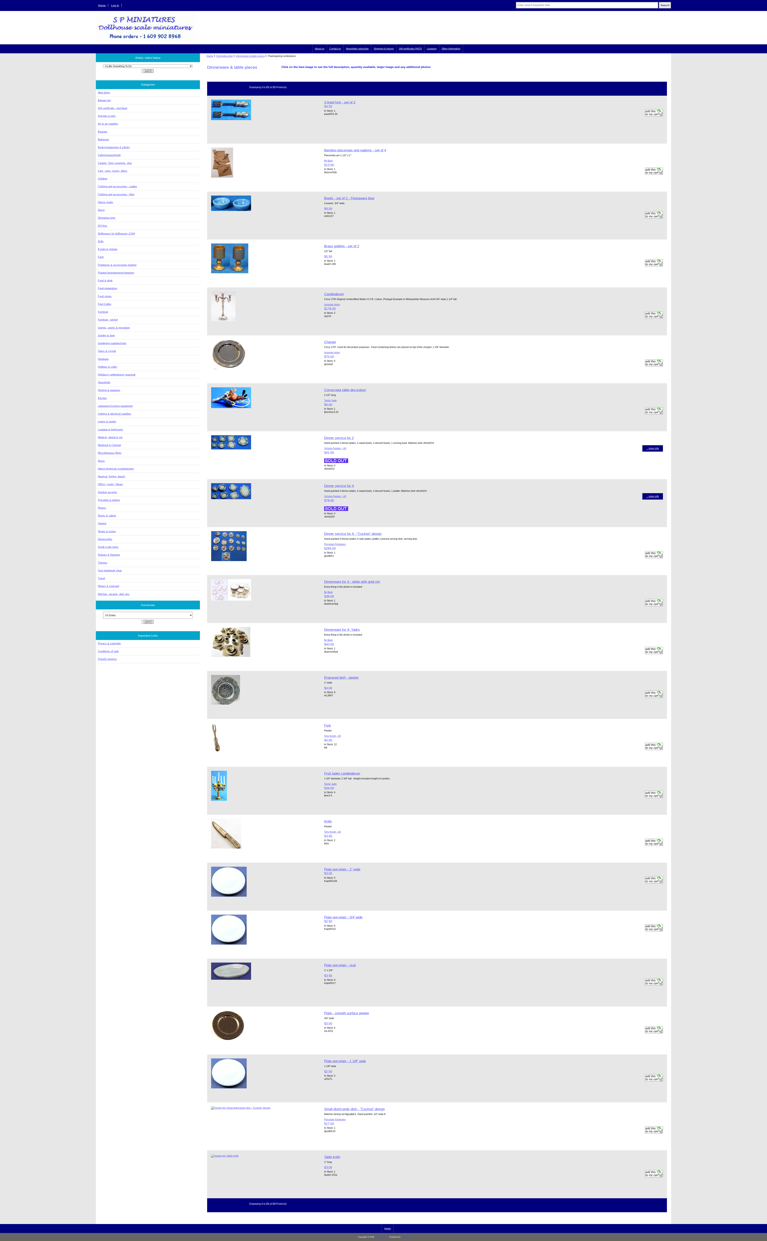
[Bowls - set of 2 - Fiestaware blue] (231, 210)
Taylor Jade (330, 400)
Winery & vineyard (108, 586)
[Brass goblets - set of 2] (229, 272)
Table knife (332, 1157)
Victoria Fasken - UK (335, 448)
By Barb (328, 160)
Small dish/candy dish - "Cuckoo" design (354, 1109)
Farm (101, 256)
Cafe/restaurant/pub (109, 155)
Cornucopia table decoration (345, 390)
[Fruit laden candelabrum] (219, 800)
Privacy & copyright (109, 643)
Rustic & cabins (107, 515)
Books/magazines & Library (114, 147)
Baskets (102, 131)
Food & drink (105, 280)
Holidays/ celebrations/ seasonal (116, 374)
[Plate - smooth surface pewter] (227, 1039)
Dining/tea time (224, 56)
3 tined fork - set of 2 (339, 102)
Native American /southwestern (116, 468)
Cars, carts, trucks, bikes (112, 170)
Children (102, 178)
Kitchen (102, 398)
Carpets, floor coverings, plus (115, 163)
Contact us (335, 48)
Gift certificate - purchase (112, 108)
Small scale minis (108, 546)
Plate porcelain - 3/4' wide (343, 917)
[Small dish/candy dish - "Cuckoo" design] (240, 1108)
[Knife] (226, 847)
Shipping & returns (384, 48)
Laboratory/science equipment (115, 405)
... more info (652, 448)
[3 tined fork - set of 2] (231, 119)
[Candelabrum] (223, 320)
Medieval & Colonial (109, 445)
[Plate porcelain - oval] (231, 979)
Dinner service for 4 (339, 486)
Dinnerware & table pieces (250, 56)
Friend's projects (107, 659)
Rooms (102, 507)
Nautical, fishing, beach (111, 476)
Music (101, 460)
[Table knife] (224, 1156)
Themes (102, 562)
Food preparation (107, 288)
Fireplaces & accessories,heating (117, 264)
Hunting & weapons (109, 390)
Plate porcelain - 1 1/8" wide (345, 1061)
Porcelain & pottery (109, 500)
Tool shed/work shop (110, 570)
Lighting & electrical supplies (114, 413)
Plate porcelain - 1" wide (342, 869)
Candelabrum (334, 294)
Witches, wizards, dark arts (113, 594)
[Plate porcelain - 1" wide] (229, 895)
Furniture (103, 311)
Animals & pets (107, 115)
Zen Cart (405, 1237)
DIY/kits (102, 225)
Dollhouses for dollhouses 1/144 (116, 233)
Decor (101, 210)
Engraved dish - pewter (341, 678)
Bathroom (103, 139)
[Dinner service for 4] (231, 498)
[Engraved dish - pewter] (225, 704)
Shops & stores (107, 531)
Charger (330, 342)
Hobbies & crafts (107, 366)
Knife (328, 821)
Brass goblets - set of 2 (341, 246)
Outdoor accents (107, 492)
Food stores (105, 296)
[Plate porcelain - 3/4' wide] (229, 943)
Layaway (432, 48)
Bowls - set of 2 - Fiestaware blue (349, 198)
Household (104, 382)
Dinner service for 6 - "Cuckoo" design (353, 534)
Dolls (101, 241)
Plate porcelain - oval (340, 965)
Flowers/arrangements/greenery (116, 272)
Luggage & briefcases (110, 429)
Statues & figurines (109, 554)
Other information (451, 48)
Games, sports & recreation (114, 327)
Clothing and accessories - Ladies (117, 186)
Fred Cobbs (104, 304)
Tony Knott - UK (332, 736)
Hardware (103, 359)
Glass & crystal (107, 351)
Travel (101, 578)
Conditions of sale (108, 651)
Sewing (102, 523)
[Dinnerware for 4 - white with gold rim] (231, 599)
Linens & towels (107, 421)
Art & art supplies (108, 123)
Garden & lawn (106, 335)
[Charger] (228, 368)
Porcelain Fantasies (335, 544)
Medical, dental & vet (110, 437)
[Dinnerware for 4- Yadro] (230, 656)
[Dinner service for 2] (231, 448)
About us (319, 48)
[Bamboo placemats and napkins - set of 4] (222, 176)
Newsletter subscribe (357, 48)
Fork (327, 725)
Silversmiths (105, 539)
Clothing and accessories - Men (116, 194)
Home (102, 5)
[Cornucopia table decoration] (231, 407)
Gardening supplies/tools (112, 343)
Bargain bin (104, 100)
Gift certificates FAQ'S (410, 48)
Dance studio (105, 202)
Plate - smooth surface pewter (346, 1013)
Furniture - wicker (108, 319)
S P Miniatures (381, 1237)
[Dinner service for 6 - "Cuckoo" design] (229, 560)
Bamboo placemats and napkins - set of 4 (355, 150)
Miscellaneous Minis (109, 452)
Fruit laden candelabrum (342, 773)
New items (104, 92)
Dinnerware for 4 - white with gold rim (352, 582)
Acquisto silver (332, 304)
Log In (115, 5)
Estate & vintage (107, 249)
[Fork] (216, 752)
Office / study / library (110, 484)
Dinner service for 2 (339, 438)
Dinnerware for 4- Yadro (342, 630)
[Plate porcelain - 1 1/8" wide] (229, 1087)
